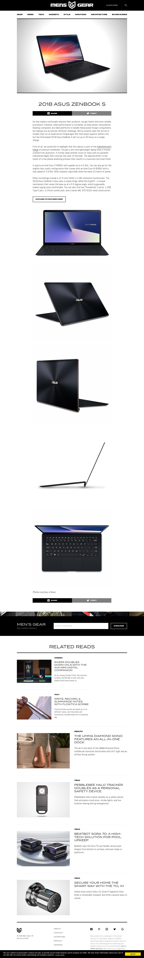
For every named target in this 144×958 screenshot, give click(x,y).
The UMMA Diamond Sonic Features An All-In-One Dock (98, 739)
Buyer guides (119, 14)
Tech (41, 14)
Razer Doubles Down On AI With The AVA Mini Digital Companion (70, 666)
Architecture (99, 14)
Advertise (59, 937)
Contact (58, 933)
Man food (80, 14)
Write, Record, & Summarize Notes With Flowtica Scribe (71, 701)
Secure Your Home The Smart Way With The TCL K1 (99, 884)
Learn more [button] (59, 955)
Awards (58, 945)
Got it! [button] (132, 954)
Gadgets (54, 14)
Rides (30, 14)
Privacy (58, 941)
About (57, 929)
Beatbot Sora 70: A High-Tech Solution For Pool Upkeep (98, 837)
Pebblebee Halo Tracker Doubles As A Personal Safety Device (98, 788)
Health (78, 731)
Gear (20, 14)
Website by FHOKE (22, 938)
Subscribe (119, 626)
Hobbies (58, 658)
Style (67, 14)
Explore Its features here (49, 199)
